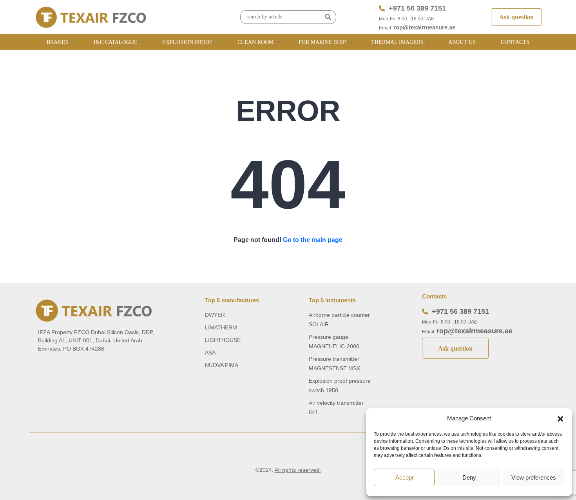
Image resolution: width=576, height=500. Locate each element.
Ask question (516, 17)
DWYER (215, 315)
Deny (469, 477)
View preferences (533, 477)
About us (462, 42)
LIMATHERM (221, 327)
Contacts (515, 42)
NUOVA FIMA (221, 365)
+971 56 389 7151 (417, 8)
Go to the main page (312, 239)
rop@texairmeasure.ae (424, 27)
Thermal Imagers (397, 42)
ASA (210, 352)
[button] (560, 418)
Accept (404, 477)
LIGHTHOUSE (223, 340)
